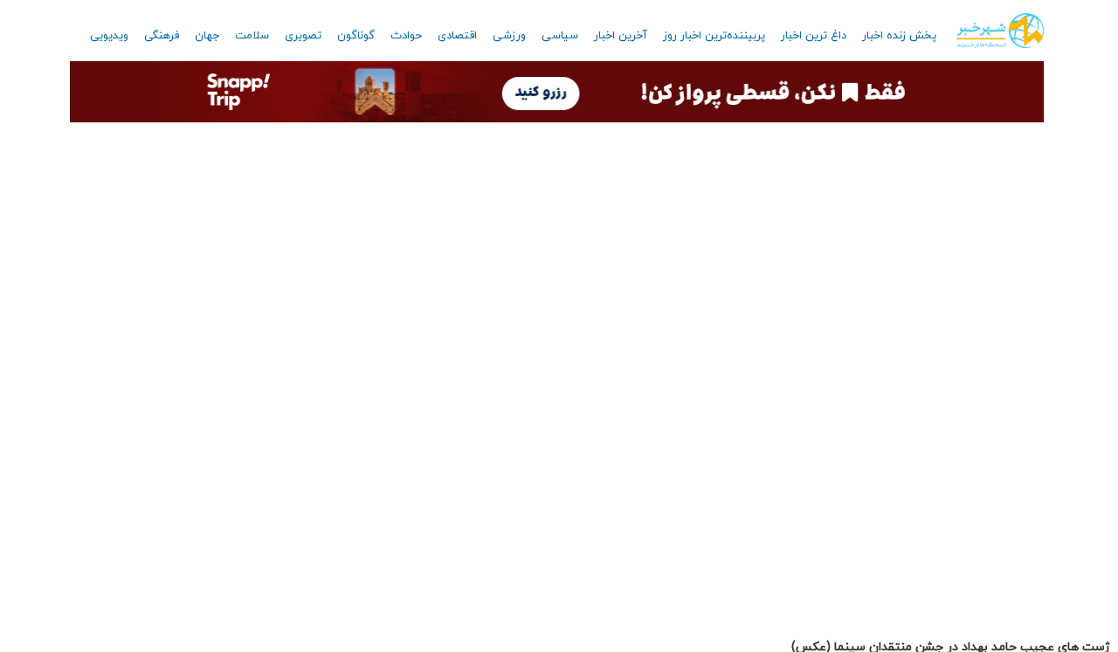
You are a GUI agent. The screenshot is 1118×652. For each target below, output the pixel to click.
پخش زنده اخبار (899, 36)
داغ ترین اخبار (813, 36)
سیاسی (560, 36)
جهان (207, 36)
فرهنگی (161, 36)
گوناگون (356, 36)
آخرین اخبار (620, 36)
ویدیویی (109, 36)
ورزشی (509, 36)
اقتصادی (457, 36)
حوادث (406, 36)
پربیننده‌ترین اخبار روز (714, 36)
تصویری (303, 36)
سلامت (252, 36)
